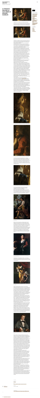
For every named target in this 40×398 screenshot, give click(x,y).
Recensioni (33, 30)
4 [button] (15, 335)
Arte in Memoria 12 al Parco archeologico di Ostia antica (34, 16)
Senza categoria (34, 31)
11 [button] (23, 369)
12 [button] (15, 374)
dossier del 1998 (24, 78)
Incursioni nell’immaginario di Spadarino (34, 18)
